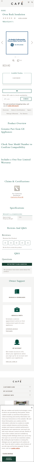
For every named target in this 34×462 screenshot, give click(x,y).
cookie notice (15, 448)
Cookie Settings (8, 453)
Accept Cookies (9, 459)
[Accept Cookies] (32, 408)
